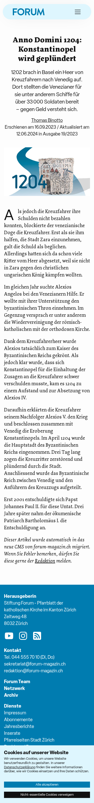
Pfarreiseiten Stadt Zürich (29, 740)
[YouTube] (9, 637)
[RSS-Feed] (37, 637)
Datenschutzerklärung (19, 767)
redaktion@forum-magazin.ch (33, 671)
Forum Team (17, 681)
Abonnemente (18, 719)
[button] (77, 11)
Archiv (11, 695)
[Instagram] (23, 637)
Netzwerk (14, 688)
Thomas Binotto (47, 120)
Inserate (12, 733)
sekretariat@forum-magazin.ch (35, 664)
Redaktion (45, 560)
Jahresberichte (19, 726)
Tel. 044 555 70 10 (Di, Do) (29, 657)
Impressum (15, 713)
